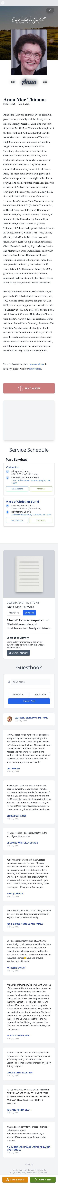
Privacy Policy (21, 1172)
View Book (14, 612)
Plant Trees (41, 489)
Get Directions (17, 489)
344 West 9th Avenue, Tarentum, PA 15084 (31, 514)
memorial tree (37, 364)
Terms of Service (36, 1172)
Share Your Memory (18, 652)
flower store (35, 368)
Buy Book (29, 612)
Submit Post (29, 701)
